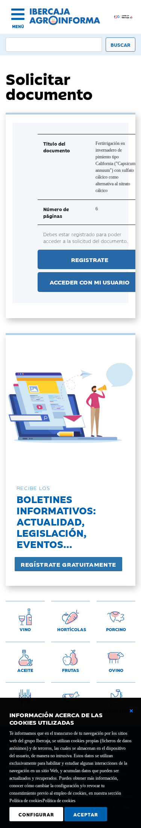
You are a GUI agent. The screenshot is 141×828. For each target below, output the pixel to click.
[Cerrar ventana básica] (131, 710)
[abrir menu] (18, 14)
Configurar (36, 814)
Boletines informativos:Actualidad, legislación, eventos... (56, 521)
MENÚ (18, 26)
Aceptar (85, 814)
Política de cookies (59, 800)
